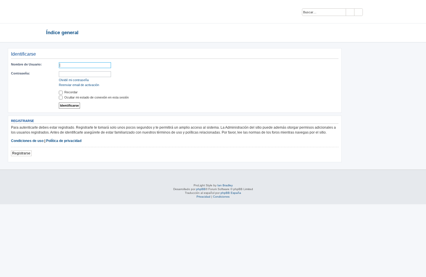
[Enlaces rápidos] (378, 32)
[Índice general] (81, 11)
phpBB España (231, 192)
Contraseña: (20, 73)
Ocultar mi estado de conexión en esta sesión (96, 97)
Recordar (70, 92)
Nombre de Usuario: (26, 64)
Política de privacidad (63, 141)
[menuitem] (370, 12)
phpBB (200, 189)
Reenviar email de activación (79, 85)
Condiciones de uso (27, 141)
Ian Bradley (225, 185)
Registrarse (21, 153)
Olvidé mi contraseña (74, 80)
